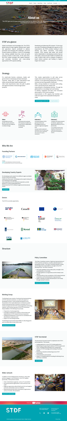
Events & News (40, 3)
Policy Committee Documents (42, 283)
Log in (59, 0)
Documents (55, 3)
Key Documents (54, 100)
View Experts (5, 189)
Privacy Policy (58, 419)
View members (39, 360)
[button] (36, 403)
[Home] (9, 3)
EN (6, 0)
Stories (45, 3)
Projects (34, 3)
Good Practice (49, 3)
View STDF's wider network (8, 393)
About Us (30, 3)
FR (8, 0)
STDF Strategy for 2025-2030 (42, 100)
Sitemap (55, 0)
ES (10, 0)
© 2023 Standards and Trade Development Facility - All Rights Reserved (19, 419)
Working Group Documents (8, 325)
